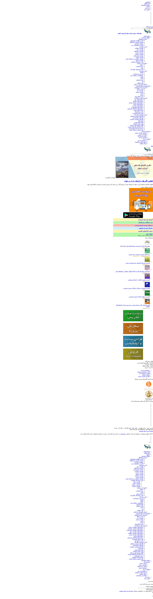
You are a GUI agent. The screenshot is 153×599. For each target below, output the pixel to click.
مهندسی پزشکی (136, 484)
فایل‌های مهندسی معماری (136, 119)
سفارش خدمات (145, 131)
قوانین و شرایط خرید (144, 373)
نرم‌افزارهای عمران (138, 104)
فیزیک (141, 95)
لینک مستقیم (142, 431)
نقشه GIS (140, 120)
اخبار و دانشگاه (143, 39)
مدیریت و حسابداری (138, 74)
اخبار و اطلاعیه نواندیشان (136, 40)
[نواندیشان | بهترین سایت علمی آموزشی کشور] (147, 151)
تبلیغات (148, 6)
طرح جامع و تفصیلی (138, 123)
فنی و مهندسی (143, 46)
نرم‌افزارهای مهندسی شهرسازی (134, 530)
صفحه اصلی (146, 36)
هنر (142, 81)
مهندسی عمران (139, 52)
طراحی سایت (143, 563)
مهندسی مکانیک (139, 48)
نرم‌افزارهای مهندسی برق (136, 531)
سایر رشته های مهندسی (137, 61)
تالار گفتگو (147, 3)
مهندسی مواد (136, 481)
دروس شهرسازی (138, 555)
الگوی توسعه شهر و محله (136, 125)
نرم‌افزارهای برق (139, 99)
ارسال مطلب (143, 143)
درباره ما (147, 8)
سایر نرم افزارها (139, 111)
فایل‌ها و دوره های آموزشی (143, 86)
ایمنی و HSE (140, 89)
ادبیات (141, 78)
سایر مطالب (140, 83)
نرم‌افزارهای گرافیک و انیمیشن (135, 108)
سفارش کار (147, 562)
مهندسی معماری (139, 54)
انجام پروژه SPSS (142, 136)
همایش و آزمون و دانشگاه (136, 42)
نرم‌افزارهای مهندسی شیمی (136, 102)
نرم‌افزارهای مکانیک (138, 101)
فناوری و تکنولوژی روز (137, 45)
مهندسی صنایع (139, 60)
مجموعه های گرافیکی (137, 557)
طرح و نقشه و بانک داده (140, 114)
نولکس (148, 454)
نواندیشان (122, 434)
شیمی (141, 68)
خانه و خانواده (139, 80)
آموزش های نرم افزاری (140, 98)
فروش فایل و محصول (141, 142)
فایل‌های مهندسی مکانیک (136, 116)
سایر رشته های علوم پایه (136, 69)
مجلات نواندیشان (145, 5)
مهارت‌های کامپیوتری (137, 113)
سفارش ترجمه (143, 137)
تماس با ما (147, 9)
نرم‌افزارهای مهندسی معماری (135, 528)
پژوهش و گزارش (138, 43)
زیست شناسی (139, 66)
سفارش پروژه (143, 134)
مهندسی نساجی (136, 486)
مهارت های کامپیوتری (137, 539)
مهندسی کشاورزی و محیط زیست (134, 58)
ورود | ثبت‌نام (149, 26)
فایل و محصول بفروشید (143, 371)
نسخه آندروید (149, 431)
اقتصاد (141, 72)
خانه (152, 156)
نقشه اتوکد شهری (138, 122)
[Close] (152, 591)
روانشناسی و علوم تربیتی (136, 75)
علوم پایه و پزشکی (142, 63)
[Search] (131, 28)
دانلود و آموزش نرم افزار (140, 84)
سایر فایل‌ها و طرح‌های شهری (135, 127)
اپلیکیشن (147, 2)
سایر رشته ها (143, 71)
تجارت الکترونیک (139, 96)
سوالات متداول (146, 375)
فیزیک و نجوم (139, 493)
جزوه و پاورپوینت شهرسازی (136, 128)
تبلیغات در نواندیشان (141, 575)
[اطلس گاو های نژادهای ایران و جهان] (134, 177)
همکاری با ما (146, 139)
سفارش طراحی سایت (141, 133)
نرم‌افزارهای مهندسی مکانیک (135, 533)
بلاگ (152, 146)
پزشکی (141, 65)
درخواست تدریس (142, 140)
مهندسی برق (140, 49)
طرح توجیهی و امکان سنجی (136, 130)
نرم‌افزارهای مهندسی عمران (135, 527)
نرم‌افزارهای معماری (137, 105)
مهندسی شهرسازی (138, 55)
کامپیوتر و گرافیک (138, 51)
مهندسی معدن (136, 483)
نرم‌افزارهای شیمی (138, 110)
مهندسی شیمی (139, 57)
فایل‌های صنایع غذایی (138, 117)
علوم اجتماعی (139, 504)
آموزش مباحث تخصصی (140, 87)
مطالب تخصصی (145, 37)
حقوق (141, 77)
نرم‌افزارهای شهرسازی (137, 107)
